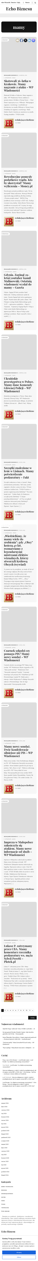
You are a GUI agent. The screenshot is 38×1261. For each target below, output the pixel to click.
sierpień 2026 (5, 1103)
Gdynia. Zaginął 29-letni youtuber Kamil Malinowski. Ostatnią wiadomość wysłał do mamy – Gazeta (18, 281)
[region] (19, 1248)
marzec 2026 (5, 1120)
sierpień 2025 (4, 1144)
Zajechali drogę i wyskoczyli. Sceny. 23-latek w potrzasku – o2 (19, 1029)
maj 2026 (4, 1113)
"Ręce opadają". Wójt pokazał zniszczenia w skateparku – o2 (18, 1048)
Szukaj (32, 1018)
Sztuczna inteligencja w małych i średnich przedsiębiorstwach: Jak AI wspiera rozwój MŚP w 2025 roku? (19, 1078)
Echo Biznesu (19, 8)
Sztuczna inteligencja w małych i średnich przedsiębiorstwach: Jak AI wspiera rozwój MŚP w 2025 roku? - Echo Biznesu (19, 1071)
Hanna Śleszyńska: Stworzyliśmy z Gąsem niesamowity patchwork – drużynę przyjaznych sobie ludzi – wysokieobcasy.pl (19, 1038)
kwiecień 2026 (5, 1117)
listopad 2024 (4, 1175)
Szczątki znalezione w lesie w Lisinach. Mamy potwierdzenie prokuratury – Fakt (19, 472)
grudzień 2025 (5, 1130)
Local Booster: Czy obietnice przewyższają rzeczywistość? (18, 1061)
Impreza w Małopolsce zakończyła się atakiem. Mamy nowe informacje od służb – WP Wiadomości (18, 848)
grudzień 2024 (5, 1172)
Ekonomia (4, 1190)
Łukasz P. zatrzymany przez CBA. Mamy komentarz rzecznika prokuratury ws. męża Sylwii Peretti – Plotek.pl (18, 953)
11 (29, 1010)
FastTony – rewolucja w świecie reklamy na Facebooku (19, 1073)
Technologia (5, 1207)
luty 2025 (3, 1165)
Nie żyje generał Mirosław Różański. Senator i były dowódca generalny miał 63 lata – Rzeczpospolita (18, 1033)
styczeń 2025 (4, 1168)
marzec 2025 (4, 1161)
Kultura (3, 1197)
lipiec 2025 (4, 1148)
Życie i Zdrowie (5, 1211)
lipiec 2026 (4, 1107)
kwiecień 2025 (5, 1158)
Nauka (3, 1200)
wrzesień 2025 (5, 1141)
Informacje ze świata (7, 1193)
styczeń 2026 (4, 1127)
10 (26, 1010)
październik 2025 (5, 1137)
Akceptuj (19, 1252)
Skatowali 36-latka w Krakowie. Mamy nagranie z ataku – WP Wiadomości (18, 85)
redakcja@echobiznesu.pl (11, 75)
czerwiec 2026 (5, 1110)
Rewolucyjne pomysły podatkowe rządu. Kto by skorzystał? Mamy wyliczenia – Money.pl (18, 181)
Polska (3, 1204)
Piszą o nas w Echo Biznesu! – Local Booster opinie (16, 1060)
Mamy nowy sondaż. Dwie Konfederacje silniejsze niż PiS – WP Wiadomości (18, 751)
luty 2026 (3, 1124)
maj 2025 (3, 1154)
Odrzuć (19, 1257)
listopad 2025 (4, 1134)
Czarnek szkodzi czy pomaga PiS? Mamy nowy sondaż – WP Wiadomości (17, 655)
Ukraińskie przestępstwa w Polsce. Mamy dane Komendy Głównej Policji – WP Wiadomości (19, 385)
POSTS (19, 123)
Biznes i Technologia (7, 1186)
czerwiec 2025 (5, 1151)
